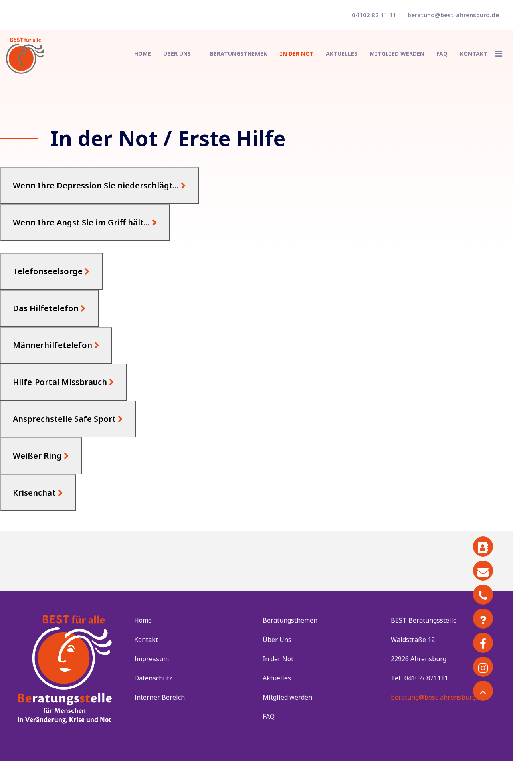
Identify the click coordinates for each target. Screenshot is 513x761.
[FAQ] (483, 619)
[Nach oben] (483, 691)
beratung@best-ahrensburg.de (453, 15)
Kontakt (473, 53)
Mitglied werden (397, 53)
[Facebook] (483, 643)
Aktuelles (341, 53)
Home (142, 53)
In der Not (297, 53)
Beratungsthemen (239, 53)
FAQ (442, 53)
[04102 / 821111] (483, 595)
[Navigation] (498, 54)
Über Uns (177, 53)
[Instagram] (483, 667)
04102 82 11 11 (374, 15)
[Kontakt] (483, 546)
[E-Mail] (483, 571)
